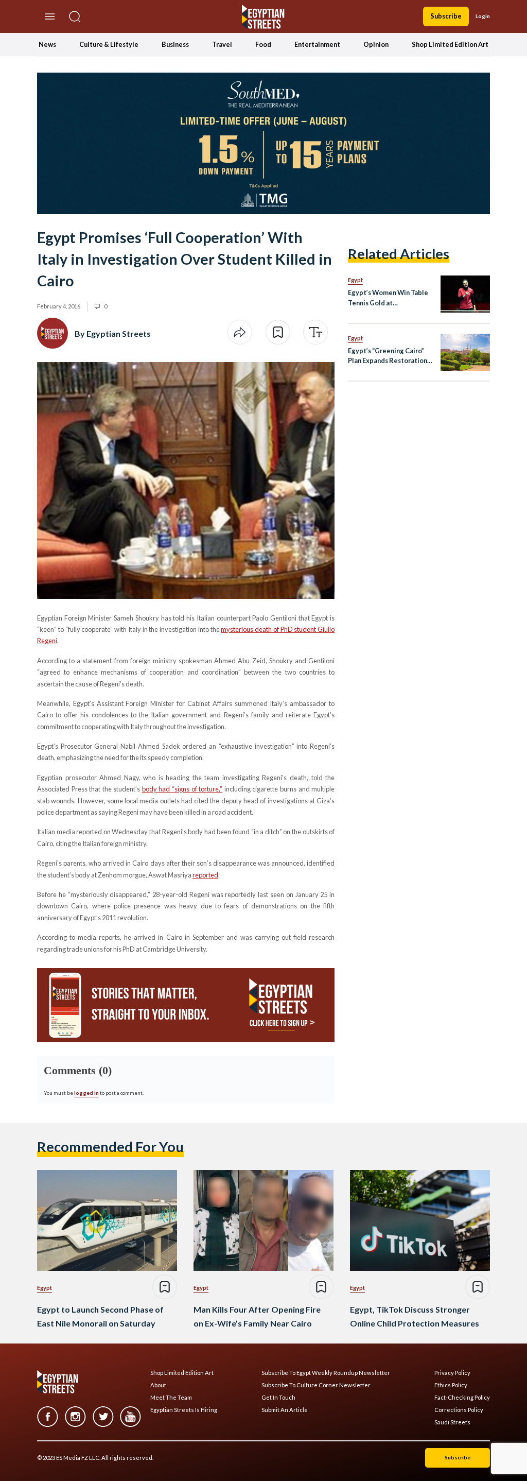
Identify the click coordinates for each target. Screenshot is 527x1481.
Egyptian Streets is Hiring (183, 1410)
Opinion (376, 44)
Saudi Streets (452, 1422)
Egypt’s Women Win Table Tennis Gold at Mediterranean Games (388, 297)
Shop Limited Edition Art (450, 44)
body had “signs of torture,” (182, 789)
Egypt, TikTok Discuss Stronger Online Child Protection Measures (414, 1316)
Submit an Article (284, 1410)
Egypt (355, 280)
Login (483, 16)
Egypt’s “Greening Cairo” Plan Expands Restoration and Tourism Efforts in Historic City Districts (387, 356)
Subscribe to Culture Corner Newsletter (316, 1385)
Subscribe (446, 16)
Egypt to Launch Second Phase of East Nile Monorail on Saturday (100, 1316)
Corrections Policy (458, 1410)
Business (175, 44)
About (158, 1385)
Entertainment (317, 44)
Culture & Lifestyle (108, 44)
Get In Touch (278, 1397)
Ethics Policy (450, 1385)
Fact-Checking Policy (462, 1397)
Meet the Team (171, 1397)
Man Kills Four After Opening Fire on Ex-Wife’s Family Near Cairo (257, 1316)
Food (263, 44)
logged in (86, 1093)
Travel (222, 44)
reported (205, 875)
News (47, 44)
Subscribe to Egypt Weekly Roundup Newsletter (325, 1373)
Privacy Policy (452, 1373)
